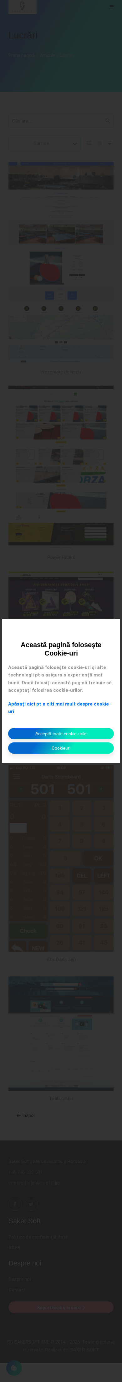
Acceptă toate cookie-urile (61, 733)
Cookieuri (61, 748)
